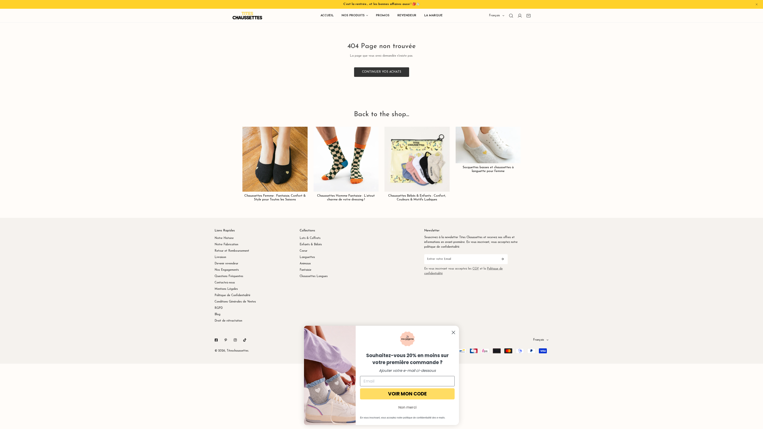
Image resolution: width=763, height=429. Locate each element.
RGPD (219, 308)
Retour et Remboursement (232, 250)
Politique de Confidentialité (232, 295)
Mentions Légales (226, 289)
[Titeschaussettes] (247, 15)
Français (494, 15)
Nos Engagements (227, 270)
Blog (217, 314)
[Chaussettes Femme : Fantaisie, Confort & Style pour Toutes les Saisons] (275, 159)
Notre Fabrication (226, 244)
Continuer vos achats (381, 72)
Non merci (407, 407)
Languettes (307, 257)
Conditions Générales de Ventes (235, 301)
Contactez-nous (225, 282)
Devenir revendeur (226, 263)
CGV (476, 268)
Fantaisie (305, 270)
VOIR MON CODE (407, 393)
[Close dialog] (453, 332)
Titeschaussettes (237, 350)
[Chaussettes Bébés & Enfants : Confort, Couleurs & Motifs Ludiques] (417, 159)
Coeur (303, 250)
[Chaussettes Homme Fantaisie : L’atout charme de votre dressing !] (346, 159)
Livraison (220, 257)
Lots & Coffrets (310, 238)
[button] (528, 15)
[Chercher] (511, 15)
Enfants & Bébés (311, 244)
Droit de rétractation (228, 320)
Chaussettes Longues (314, 276)
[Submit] (502, 259)
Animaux (305, 263)
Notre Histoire (224, 238)
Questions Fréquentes (229, 276)
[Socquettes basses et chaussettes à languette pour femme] (488, 145)
